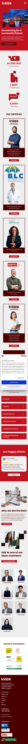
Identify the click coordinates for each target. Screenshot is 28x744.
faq (2, 702)
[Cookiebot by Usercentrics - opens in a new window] (20, 356)
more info (14, 160)
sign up (3, 704)
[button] (25, 3)
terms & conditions (6, 716)
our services (5, 692)
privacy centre (5, 714)
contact (3, 700)
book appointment (8, 44)
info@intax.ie (5, 709)
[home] (6, 3)
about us (4, 696)
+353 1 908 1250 (5, 711)
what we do (4, 694)
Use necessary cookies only (14, 386)
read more (6, 524)
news (2, 698)
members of (5, 721)
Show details (20, 378)
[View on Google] (4, 459)
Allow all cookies (14, 382)
